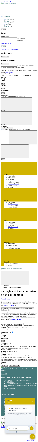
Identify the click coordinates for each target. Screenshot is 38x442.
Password (20, 40)
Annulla (3, 128)
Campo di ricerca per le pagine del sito (11, 268)
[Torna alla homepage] (19, 129)
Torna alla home (5, 299)
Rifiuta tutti (15, 308)
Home (6, 285)
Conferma (9, 128)
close (2, 159)
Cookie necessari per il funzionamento (11, 324)
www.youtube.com (6, 332)
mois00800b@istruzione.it (22, 383)
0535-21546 (10, 382)
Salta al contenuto (6, 1)
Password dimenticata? (7, 43)
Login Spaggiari (9, 72)
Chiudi (3, 83)
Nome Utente (21, 38)
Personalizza (4, 308)
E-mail (19, 65)
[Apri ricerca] (23, 137)
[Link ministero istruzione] (8, 3)
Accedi (3, 29)
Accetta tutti (27, 308)
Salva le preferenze (14, 365)
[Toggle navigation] (15, 151)
